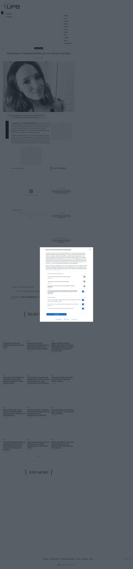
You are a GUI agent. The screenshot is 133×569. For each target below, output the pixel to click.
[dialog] (66, 284)
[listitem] (66, 273)
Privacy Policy (74, 319)
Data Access (66, 319)
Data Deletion (59, 319)
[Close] (90, 250)
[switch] (83, 277)
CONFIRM (56, 314)
